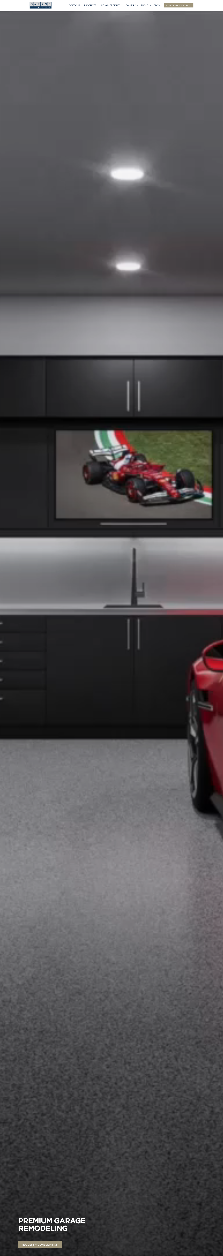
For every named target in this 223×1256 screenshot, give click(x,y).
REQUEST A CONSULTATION (178, 5)
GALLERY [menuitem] (130, 5)
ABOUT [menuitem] (145, 5)
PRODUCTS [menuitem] (90, 5)
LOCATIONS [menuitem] (73, 5)
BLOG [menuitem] (157, 5)
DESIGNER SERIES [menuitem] (110, 5)
